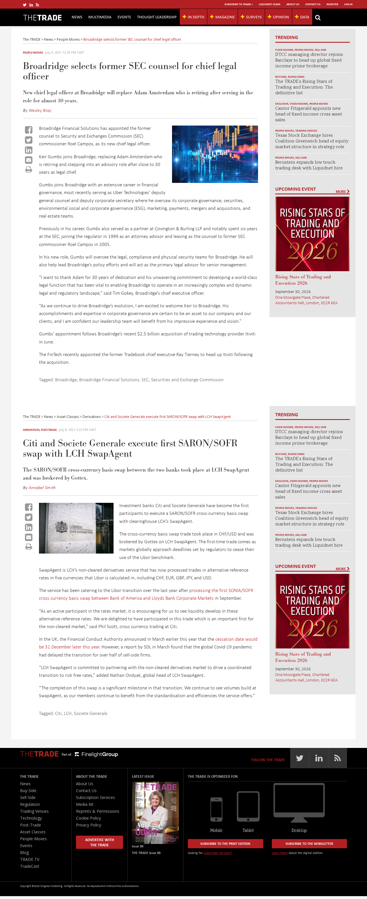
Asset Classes (33, 831)
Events (124, 16)
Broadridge (66, 379)
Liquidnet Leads (269, 4)
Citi (58, 713)
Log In (348, 4)
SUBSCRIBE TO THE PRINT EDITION (225, 843)
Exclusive (281, 103)
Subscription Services (95, 797)
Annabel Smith (42, 487)
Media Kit (84, 804)
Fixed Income (284, 50)
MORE (341, 191)
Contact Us (313, 4)
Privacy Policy (88, 825)
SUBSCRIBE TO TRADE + (239, 4)
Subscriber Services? (218, 853)
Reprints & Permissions (97, 811)
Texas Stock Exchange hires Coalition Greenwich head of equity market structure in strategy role (311, 141)
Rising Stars (296, 77)
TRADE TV (29, 859)
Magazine (225, 16)
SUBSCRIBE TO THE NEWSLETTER (309, 843)
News (77, 16)
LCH (68, 713)
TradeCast (29, 866)
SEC (145, 379)
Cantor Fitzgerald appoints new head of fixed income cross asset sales (308, 114)
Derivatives (31, 430)
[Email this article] (28, 160)
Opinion (281, 16)
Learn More (280, 853)
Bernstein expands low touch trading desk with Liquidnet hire (309, 165)
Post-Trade (49, 430)
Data (304, 16)
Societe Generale (90, 713)
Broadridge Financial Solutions (109, 379)
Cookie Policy (88, 818)
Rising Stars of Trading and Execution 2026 (303, 280)
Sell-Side (320, 50)
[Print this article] (29, 169)
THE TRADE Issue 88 (146, 853)
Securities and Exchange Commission (187, 379)
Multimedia (100, 16)
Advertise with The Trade (99, 842)
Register (332, 4)
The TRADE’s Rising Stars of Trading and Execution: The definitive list (304, 88)
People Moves (33, 52)
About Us (292, 4)
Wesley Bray (40, 110)
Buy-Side (280, 77)
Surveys (254, 16)
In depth (196, 16)
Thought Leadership (157, 16)
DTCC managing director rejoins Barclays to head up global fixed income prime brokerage (309, 61)
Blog (24, 852)
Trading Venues (306, 130)
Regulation (30, 804)
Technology (31, 818)
